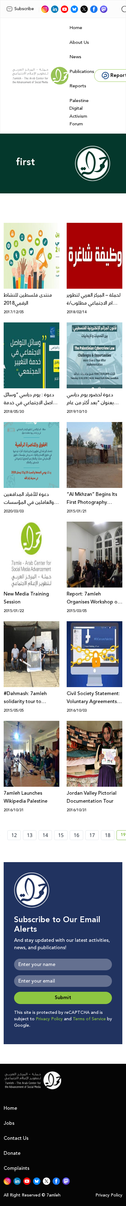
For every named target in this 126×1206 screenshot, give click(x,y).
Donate (12, 1153)
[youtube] (64, 9)
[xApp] (84, 9)
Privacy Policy (49, 1019)
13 (29, 835)
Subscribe (24, 9)
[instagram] (45, 9)
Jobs (9, 1123)
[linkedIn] (54, 9)
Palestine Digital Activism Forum (79, 112)
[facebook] (94, 9)
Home (75, 27)
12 (14, 835)
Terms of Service (89, 1019)
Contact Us (16, 1138)
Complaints (16, 1168)
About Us (79, 42)
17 (92, 835)
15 (61, 835)
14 (45, 835)
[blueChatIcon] (74, 9)
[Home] (40, 76)
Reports (77, 85)
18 (107, 835)
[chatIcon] (103, 9)
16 (76, 835)
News (75, 56)
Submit (63, 998)
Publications (81, 71)
